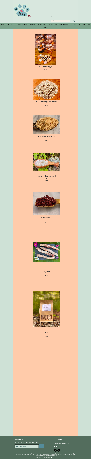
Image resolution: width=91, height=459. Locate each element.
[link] (74, 21)
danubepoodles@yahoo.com (61, 443)
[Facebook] (58, 450)
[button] (10, 24)
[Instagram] (55, 450)
